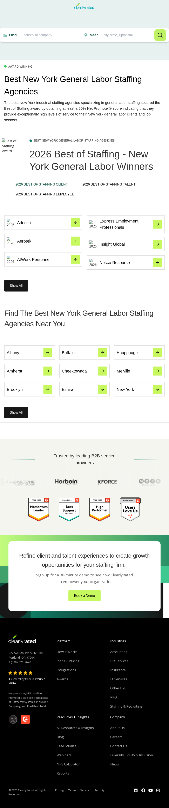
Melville (123, 371)
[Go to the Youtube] (143, 790)
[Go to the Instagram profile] (158, 790)
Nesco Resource (115, 262)
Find (13, 35)
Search (160, 35)
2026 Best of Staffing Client (41, 184)
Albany (13, 352)
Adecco (24, 222)
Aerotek (24, 241)
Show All (16, 285)
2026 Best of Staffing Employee (43, 194)
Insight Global (112, 244)
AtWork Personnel (33, 259)
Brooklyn (15, 389)
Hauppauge (127, 352)
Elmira (67, 389)
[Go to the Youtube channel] (150, 790)
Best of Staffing (16, 108)
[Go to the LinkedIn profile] (135, 790)
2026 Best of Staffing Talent (109, 184)
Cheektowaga (74, 371)
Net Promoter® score (104, 108)
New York (125, 389)
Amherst (14, 371)
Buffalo (68, 352)
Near (94, 35)
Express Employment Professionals (119, 224)
